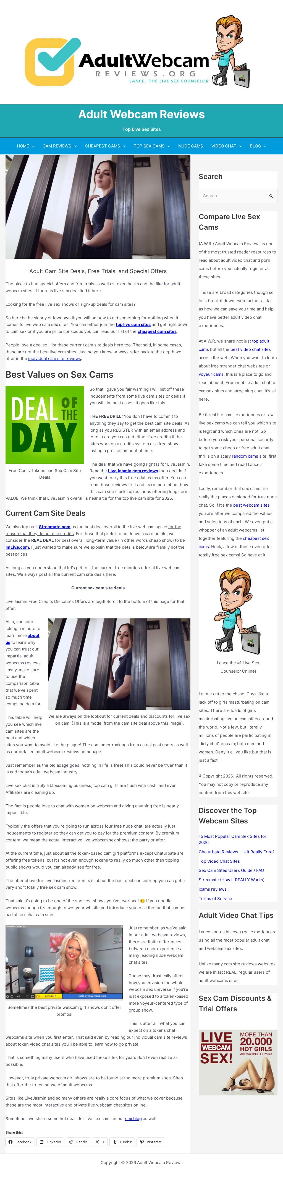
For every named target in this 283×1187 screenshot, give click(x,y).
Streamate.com (54, 526)
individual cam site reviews (54, 358)
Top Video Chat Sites (219, 861)
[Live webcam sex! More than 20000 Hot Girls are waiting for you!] (238, 1062)
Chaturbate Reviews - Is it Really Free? (237, 851)
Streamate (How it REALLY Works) (231, 879)
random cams (245, 456)
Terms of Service (215, 898)
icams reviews (213, 889)
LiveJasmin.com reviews (133, 470)
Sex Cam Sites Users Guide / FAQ (231, 870)
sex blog (133, 1118)
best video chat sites (250, 349)
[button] (31, 146)
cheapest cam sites (157, 331)
